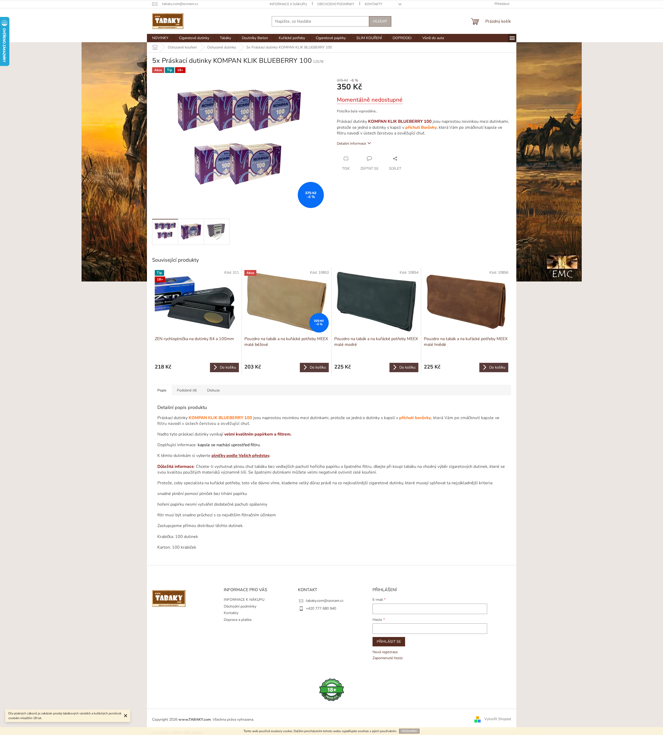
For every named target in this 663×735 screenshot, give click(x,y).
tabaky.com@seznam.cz (324, 600)
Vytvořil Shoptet (497, 719)
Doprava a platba (237, 619)
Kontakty (373, 4)
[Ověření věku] (332, 689)
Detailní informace (351, 143)
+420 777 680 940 (321, 608)
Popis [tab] (161, 390)
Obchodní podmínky (335, 4)
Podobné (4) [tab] (187, 390)
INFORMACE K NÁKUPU (288, 4)
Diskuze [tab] (213, 390)
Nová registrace (385, 652)
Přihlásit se (389, 641)
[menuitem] (160, 38)
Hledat (380, 21)
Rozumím (409, 731)
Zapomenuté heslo (388, 658)
